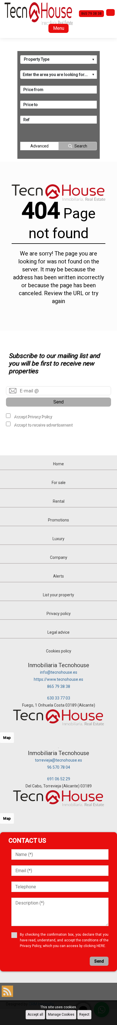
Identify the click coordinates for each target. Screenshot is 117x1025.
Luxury (58, 538)
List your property (58, 595)
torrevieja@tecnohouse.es (58, 760)
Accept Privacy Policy (33, 416)
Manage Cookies (61, 1014)
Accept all (35, 1014)
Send (58, 402)
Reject (84, 1014)
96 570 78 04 (58, 767)
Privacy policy (59, 613)
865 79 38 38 (58, 686)
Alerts (58, 576)
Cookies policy (58, 651)
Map (7, 738)
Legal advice (58, 632)
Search (80, 146)
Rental (58, 501)
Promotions (58, 520)
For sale (59, 482)
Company (58, 557)
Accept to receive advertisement (43, 424)
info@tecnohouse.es (58, 672)
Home (58, 464)
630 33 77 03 (58, 698)
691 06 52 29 (58, 779)
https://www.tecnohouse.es (58, 679)
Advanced (39, 146)
